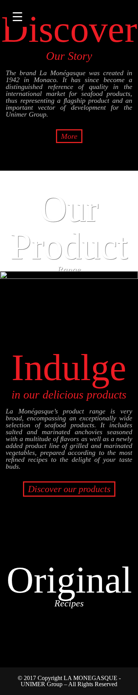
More (69, 136)
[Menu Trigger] (17, 16)
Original (69, 583)
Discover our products (69, 489)
